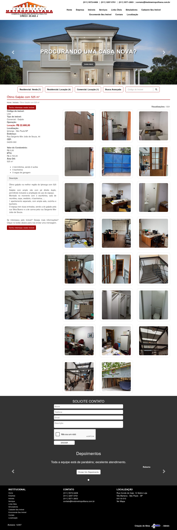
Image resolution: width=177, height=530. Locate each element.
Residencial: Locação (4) (59, 89)
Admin (166, 525)
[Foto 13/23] (79, 268)
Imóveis (91, 9)
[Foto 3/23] (153, 125)
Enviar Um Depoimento (88, 472)
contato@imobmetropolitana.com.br (153, 2)
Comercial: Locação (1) (88, 89)
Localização (132, 14)
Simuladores (131, 9)
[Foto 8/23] (116, 197)
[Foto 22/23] (79, 376)
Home (69, 9)
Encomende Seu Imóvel (100, 14)
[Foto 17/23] (116, 304)
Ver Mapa (121, 501)
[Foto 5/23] (116, 161)
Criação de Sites (142, 525)
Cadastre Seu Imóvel (151, 9)
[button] (13, 52)
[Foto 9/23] (153, 197)
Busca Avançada (113, 89)
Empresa (80, 9)
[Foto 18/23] (153, 304)
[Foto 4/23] (79, 161)
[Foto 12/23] (153, 233)
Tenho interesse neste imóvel (21, 107)
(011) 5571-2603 (126, 2)
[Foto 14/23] (116, 268)
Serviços (103, 9)
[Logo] (29, 9)
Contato (119, 14)
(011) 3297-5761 (108, 2)
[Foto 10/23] (79, 233)
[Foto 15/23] (153, 268)
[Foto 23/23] (116, 376)
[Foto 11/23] (116, 233)
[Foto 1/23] (79, 125)
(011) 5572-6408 (90, 2)
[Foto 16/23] (79, 304)
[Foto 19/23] (79, 340)
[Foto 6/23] (153, 161)
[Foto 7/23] (79, 197)
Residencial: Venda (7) (30, 89)
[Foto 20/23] (116, 340)
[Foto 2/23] (116, 125)
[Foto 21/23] (153, 340)
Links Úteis (116, 9)
